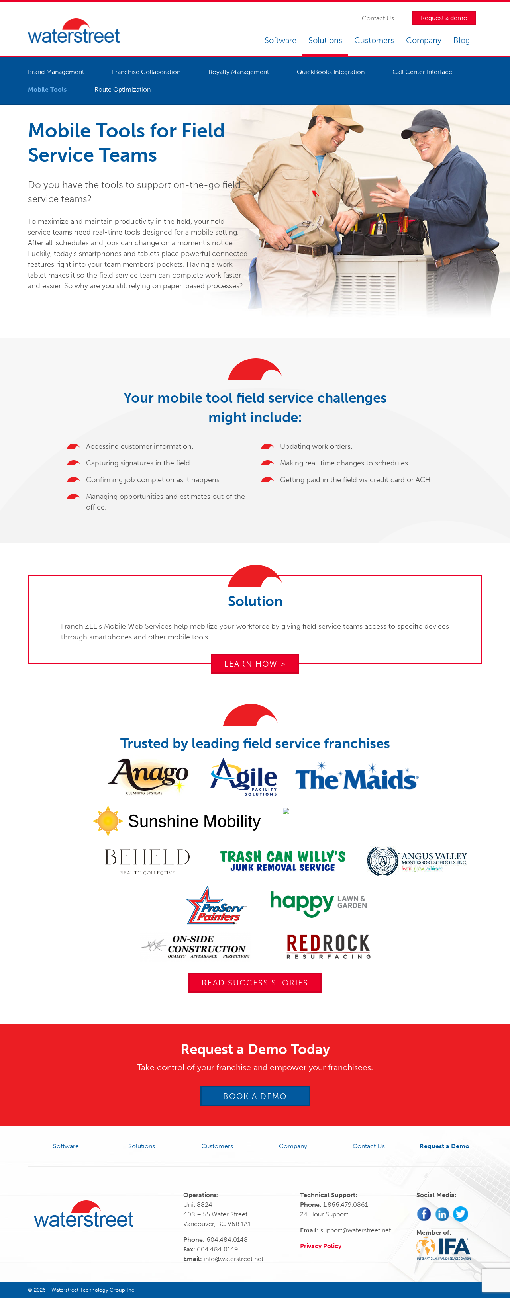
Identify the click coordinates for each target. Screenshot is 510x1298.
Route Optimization (122, 89)
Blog (461, 40)
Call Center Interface (422, 72)
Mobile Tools (47, 89)
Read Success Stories (255, 982)
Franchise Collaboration (146, 72)
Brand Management (56, 72)
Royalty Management (238, 72)
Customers (374, 40)
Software (280, 40)
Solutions (325, 40)
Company (423, 40)
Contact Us (378, 18)
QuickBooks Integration (331, 72)
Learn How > (255, 664)
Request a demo (444, 18)
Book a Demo (255, 1096)
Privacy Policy (320, 1246)
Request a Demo (444, 1146)
